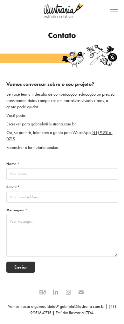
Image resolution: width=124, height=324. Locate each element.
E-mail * (12, 187)
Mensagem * (16, 210)
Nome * (12, 164)
